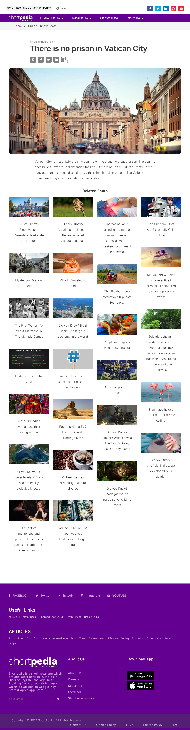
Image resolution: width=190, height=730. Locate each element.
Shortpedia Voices (81, 698)
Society (125, 638)
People (13, 643)
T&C (175, 725)
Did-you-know (109, 17)
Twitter (45, 595)
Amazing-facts (82, 17)
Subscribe (75, 685)
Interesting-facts (52, 17)
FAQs (129, 725)
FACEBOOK (20, 595)
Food (37, 638)
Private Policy (153, 725)
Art (10, 638)
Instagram (92, 595)
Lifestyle (113, 638)
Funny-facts (135, 17)
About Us (74, 673)
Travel (82, 638)
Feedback (75, 692)
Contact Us (78, 725)
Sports (46, 638)
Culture (19, 638)
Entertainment (97, 638)
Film (28, 638)
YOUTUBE (119, 595)
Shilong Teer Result (52, 616)
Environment (153, 638)
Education (138, 638)
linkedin (68, 595)
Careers (73, 679)
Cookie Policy (106, 725)
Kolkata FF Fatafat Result (23, 616)
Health (167, 638)
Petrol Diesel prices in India (83, 616)
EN (62, 8)
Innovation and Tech (64, 638)
